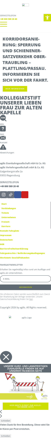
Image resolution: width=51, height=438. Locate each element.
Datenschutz (6, 239)
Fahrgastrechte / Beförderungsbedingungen (22, 253)
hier (31, 299)
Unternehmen (8, 217)
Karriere (5, 226)
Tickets (5, 213)
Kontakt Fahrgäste (9, 230)
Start (4, 204)
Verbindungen (8, 208)
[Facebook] (17, 194)
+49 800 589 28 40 (8, 19)
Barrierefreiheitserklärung (14, 248)
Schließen (5, 420)
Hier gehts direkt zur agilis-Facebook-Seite (25, 406)
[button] (47, 17)
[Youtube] (24, 194)
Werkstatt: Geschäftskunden (14, 257)
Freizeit (5, 221)
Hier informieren (15, 89)
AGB (2, 244)
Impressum (5, 235)
